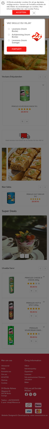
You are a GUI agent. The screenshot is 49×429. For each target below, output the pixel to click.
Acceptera (21, 12)
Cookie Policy (33, 9)
